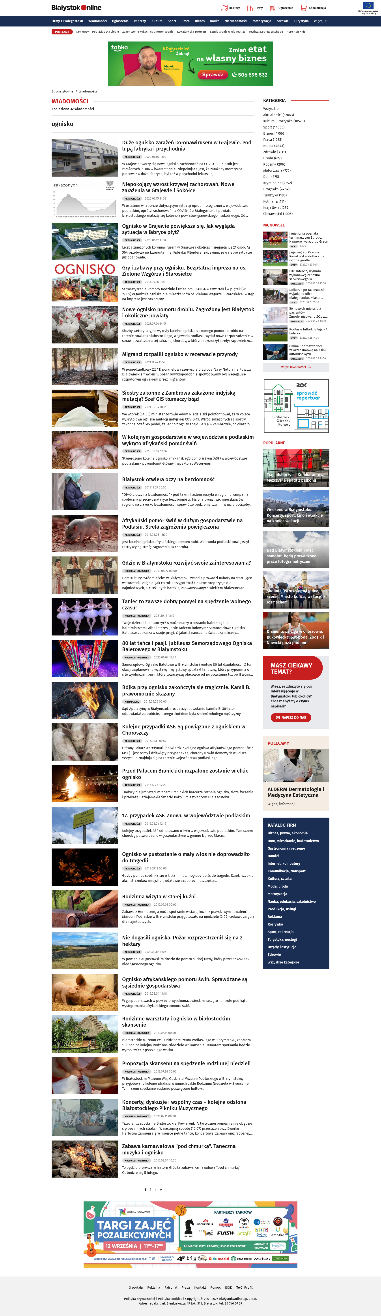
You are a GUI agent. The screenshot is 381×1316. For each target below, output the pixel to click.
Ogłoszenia (285, 7)
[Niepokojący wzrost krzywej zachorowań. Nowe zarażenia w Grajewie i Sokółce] (85, 199)
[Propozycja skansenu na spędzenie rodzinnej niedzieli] (85, 1075)
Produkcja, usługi (282, 909)
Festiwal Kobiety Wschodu (266, 31)
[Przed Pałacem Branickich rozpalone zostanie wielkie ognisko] (85, 783)
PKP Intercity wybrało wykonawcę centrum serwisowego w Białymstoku (305, 275)
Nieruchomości (236, 21)
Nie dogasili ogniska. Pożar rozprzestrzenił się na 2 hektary (182, 941)
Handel (273, 856)
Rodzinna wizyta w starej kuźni (159, 897)
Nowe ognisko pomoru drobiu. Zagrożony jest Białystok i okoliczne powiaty (188, 312)
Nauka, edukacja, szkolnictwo (292, 901)
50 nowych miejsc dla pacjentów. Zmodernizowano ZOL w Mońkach (307, 313)
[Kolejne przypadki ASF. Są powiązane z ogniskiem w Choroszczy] (85, 742)
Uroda (268, 158)
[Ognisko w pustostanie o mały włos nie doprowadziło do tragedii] (85, 867)
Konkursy (82, 31)
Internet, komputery (284, 864)
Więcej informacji (281, 804)
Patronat (170, 1288)
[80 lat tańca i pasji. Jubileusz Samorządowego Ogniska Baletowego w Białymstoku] (85, 658)
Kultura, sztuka (280, 879)
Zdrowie (282, 21)
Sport (172, 21)
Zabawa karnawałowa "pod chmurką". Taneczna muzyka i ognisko (179, 1149)
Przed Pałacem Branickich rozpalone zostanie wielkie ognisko (185, 774)
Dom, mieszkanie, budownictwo (293, 841)
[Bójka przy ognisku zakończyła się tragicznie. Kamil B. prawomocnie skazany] (85, 700)
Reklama (275, 916)
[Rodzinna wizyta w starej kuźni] (85, 909)
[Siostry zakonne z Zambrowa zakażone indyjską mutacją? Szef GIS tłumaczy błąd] (85, 408)
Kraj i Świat (272, 208)
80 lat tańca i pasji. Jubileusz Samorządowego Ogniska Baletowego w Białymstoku (187, 646)
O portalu (136, 1288)
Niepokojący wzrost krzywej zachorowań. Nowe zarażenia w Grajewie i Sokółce (178, 187)
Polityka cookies (170, 1299)
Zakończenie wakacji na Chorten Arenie (148, 31)
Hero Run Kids (296, 31)
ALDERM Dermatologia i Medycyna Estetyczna (296, 792)
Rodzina (269, 164)
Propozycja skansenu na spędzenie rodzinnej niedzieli (186, 1063)
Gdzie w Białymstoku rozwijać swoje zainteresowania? (186, 563)
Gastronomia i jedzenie (286, 848)
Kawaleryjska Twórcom (192, 31)
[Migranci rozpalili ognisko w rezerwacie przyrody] (85, 366)
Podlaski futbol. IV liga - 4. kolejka (308, 331)
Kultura (156, 21)
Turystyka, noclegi (282, 939)
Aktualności (132, 157)
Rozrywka (275, 924)
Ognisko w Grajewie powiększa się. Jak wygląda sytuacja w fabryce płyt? (178, 229)
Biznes (200, 21)
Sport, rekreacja (281, 932)
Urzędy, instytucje (282, 947)
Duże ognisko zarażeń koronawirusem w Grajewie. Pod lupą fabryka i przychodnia (186, 146)
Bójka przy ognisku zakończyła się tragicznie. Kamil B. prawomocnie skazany (186, 690)
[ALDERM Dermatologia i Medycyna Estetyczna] (296, 765)
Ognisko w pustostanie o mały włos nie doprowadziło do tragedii (186, 857)
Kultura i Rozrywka (137, 571)
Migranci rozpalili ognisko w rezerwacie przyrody (180, 354)
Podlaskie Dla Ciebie (105, 31)
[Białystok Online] (76, 8)
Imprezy (234, 7)
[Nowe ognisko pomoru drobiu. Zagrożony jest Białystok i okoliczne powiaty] (85, 324)
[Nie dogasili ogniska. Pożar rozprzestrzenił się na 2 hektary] (85, 950)
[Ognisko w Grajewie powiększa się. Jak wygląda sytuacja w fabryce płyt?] (85, 241)
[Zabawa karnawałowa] (85, 1159)
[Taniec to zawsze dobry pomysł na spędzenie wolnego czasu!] (85, 616)
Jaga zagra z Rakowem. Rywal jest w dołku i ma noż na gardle (306, 256)
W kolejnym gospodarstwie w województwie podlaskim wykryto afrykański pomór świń (188, 440)
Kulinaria (270, 201)
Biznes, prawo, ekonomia (288, 833)
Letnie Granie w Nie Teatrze (227, 31)
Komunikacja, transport (287, 871)
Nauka (214, 21)
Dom (267, 177)
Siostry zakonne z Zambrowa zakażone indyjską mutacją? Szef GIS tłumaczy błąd (178, 396)
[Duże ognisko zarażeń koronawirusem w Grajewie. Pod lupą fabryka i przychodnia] (85, 158)
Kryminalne (132, 701)
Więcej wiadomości (293, 367)
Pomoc (215, 1288)
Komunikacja (317, 7)
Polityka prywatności (139, 1299)
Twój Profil (244, 1288)
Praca (185, 21)
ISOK (228, 1288)
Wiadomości (97, 21)
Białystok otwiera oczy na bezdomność (168, 479)
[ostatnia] (161, 1190)
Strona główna (62, 91)
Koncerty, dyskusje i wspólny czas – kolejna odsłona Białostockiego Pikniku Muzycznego (184, 1105)
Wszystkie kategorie (283, 962)
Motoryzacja (262, 21)
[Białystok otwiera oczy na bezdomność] (85, 491)
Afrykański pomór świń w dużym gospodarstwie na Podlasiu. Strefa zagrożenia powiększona (182, 523)
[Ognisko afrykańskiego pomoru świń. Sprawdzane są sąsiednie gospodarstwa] (85, 992)
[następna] (155, 1190)
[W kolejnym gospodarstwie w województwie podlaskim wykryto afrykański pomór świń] (85, 450)
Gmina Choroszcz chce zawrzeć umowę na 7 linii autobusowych (308, 350)
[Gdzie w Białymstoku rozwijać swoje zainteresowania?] (85, 575)
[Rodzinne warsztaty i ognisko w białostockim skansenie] (85, 1034)
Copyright (192, 1299)
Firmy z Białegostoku (67, 21)
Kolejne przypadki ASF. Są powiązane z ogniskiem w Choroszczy (183, 730)
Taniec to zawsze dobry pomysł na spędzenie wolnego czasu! (186, 604)
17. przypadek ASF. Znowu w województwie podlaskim (186, 816)
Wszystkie (271, 109)
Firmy (259, 7)
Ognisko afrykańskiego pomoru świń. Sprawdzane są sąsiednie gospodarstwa (184, 982)
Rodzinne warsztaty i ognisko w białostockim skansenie (176, 1022)
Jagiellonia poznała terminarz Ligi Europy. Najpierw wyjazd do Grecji (308, 237)
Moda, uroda (278, 886)
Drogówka (271, 189)
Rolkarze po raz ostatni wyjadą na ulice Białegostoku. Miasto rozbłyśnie (306, 294)
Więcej (318, 21)
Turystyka (301, 21)
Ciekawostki (272, 214)
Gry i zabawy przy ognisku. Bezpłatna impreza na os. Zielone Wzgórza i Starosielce (184, 271)
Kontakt (200, 1288)
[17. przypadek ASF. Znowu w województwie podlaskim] (85, 825)
